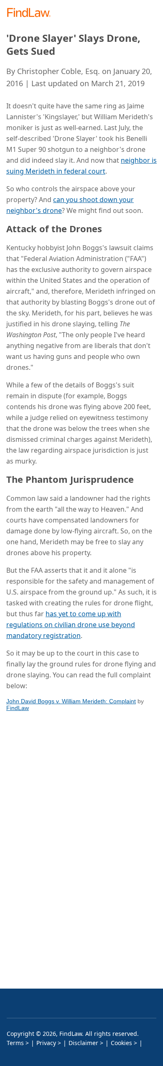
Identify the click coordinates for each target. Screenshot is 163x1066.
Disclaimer (83, 1043)
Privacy (46, 1043)
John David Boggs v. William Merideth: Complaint (71, 701)
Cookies (121, 1043)
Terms (15, 1043)
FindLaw (17, 708)
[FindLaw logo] (31, 13)
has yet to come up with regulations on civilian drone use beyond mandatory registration (70, 624)
